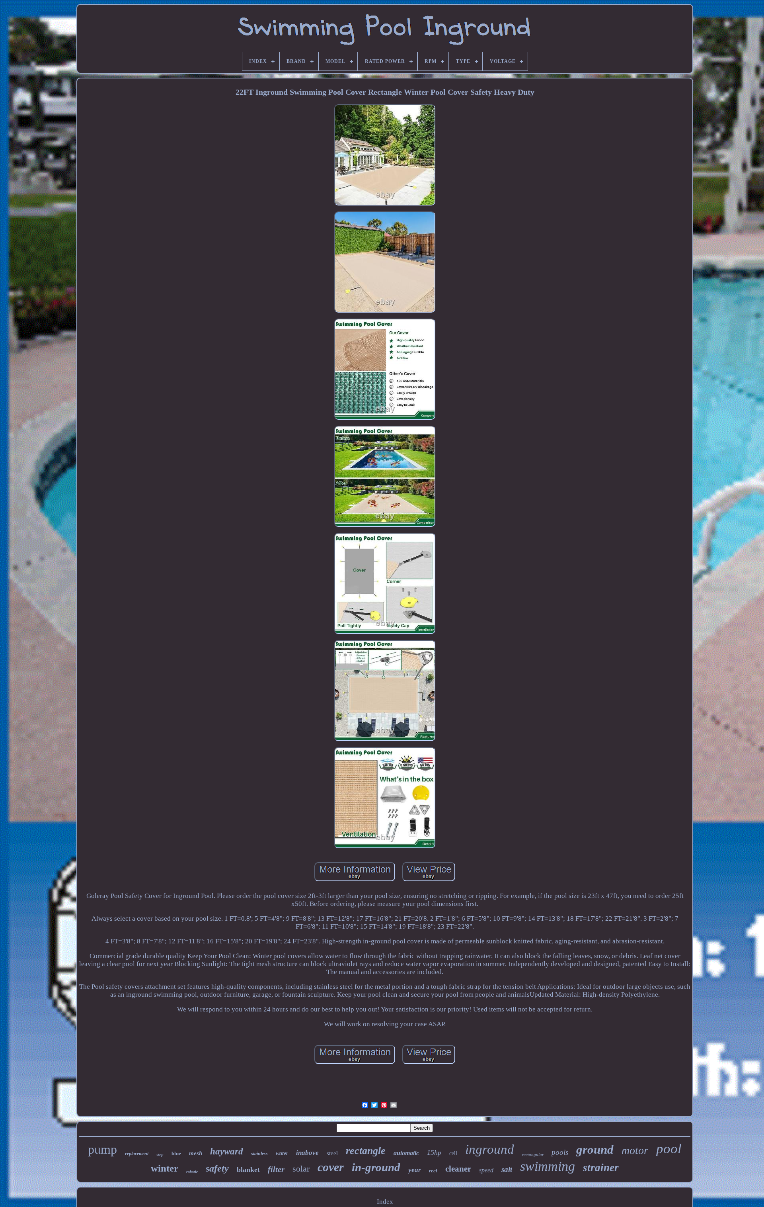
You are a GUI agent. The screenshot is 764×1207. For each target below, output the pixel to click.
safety (217, 1168)
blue (176, 1153)
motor (635, 1150)
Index (385, 1201)
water (282, 1153)
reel (433, 1171)
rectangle (366, 1150)
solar (301, 1169)
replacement (136, 1153)
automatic (406, 1153)
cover (331, 1167)
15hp (434, 1152)
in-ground (376, 1167)
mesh (195, 1153)
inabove (307, 1152)
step (160, 1154)
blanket (248, 1170)
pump (102, 1149)
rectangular (533, 1154)
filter (276, 1169)
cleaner (458, 1169)
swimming (547, 1166)
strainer (601, 1168)
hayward (226, 1151)
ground (595, 1149)
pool (669, 1148)
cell (453, 1153)
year (414, 1170)
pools (560, 1152)
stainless (259, 1153)
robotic (192, 1172)
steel (332, 1153)
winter (164, 1168)
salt (506, 1169)
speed (486, 1170)
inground (489, 1149)
